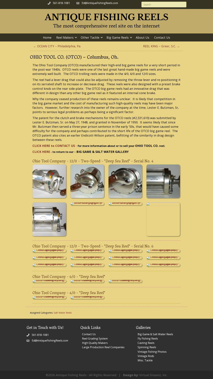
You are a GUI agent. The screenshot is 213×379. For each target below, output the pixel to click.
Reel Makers (65, 37)
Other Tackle (90, 37)
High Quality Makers (95, 343)
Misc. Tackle (145, 360)
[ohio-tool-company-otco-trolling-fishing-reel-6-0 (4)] (125, 281)
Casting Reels (146, 343)
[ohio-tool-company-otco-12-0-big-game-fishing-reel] (49, 181)
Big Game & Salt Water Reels (155, 334)
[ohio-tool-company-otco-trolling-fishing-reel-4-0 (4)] (87, 297)
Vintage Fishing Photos (152, 352)
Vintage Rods (146, 356)
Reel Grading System (95, 338)
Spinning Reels (147, 347)
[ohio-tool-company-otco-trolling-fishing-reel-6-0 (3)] (87, 281)
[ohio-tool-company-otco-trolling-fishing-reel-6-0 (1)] (49, 281)
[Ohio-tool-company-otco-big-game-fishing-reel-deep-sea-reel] (49, 251)
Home (47, 37)
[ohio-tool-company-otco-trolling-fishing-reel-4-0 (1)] (49, 297)
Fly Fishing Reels (148, 338)
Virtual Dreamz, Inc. (153, 375)
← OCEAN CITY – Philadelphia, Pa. (57, 46)
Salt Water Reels (63, 312)
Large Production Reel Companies (103, 347)
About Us (142, 37)
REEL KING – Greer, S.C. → (161, 46)
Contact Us (162, 37)
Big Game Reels (117, 37)
